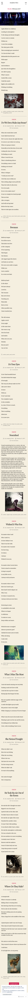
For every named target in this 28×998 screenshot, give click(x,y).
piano (12, 976)
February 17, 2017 (21, 22)
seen (24, 216)
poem (13, 111)
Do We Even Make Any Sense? (14, 122)
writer (10, 112)
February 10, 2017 (21, 677)
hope (13, 424)
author (4, 111)
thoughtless (6, 112)
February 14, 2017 (21, 230)
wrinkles (5, 425)
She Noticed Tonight (14, 739)
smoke (19, 111)
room (21, 976)
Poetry (14, 15)
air (3, 876)
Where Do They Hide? (14, 886)
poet (16, 111)
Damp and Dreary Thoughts (14, 18)
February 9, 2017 (21, 742)
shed (17, 876)
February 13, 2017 (21, 367)
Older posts (14, 984)
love (16, 424)
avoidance (9, 111)
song (24, 976)
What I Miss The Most (14, 674)
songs (4, 978)
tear (19, 876)
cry (9, 876)
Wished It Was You (14, 524)
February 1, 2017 (21, 889)
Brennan (14, 227)
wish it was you (20, 663)
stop (22, 111)
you (7, 664)
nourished (15, 514)
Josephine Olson (14, 2)
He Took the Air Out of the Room (14, 794)
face (10, 424)
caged (8, 514)
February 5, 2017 (21, 798)
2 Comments (15, 369)
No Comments (15, 24)
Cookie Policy (10, 991)
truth (4, 217)
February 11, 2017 (21, 527)
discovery (9, 216)
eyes (13, 216)
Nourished (14, 435)
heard (15, 216)
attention (5, 976)
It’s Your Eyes (14, 364)
